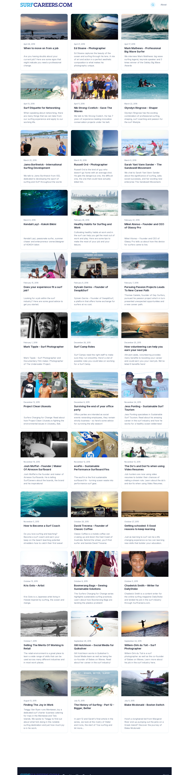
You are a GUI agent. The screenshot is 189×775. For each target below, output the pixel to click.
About (163, 4)
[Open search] (152, 4)
